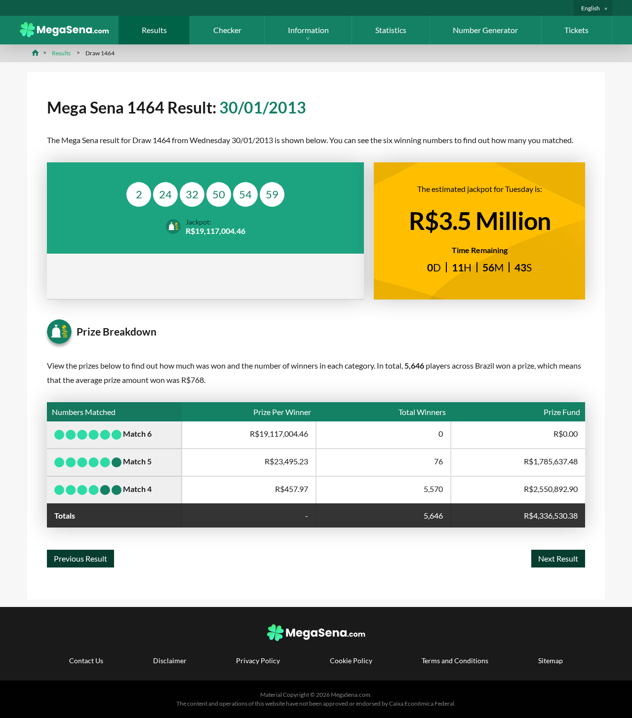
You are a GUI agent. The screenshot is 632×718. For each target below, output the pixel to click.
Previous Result (80, 558)
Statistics (390, 30)
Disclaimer (170, 660)
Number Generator (485, 30)
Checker (227, 30)
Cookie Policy (351, 660)
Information (308, 30)
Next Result (558, 558)
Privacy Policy (258, 660)
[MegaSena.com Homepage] (69, 34)
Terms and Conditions (455, 660)
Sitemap (550, 660)
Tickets (576, 30)
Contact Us (86, 660)
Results (154, 30)
